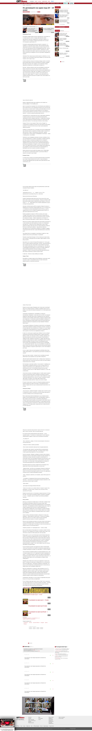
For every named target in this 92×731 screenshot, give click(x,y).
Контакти (29, 717)
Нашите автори (52, 3)
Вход (39, 717)
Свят (22, 3)
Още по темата (27, 587)
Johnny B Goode (58, 648)
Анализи (44, 3)
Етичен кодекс (61, 718)
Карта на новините (62, 717)
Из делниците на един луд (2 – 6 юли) (32, 594)
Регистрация (40, 718)
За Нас (39, 719)
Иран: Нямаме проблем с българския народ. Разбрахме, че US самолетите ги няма (63, 16)
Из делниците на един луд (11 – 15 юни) (39, 600)
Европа (61, 3)
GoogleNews (25, 622)
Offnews (32, 1)
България (18, 3)
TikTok (37, 622)
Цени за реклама (31, 719)
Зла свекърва (58, 658)
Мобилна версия (31, 722)
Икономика (34, 3)
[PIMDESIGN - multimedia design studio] (72, 729)
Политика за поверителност (51, 721)
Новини (24, 5)
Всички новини (62, 26)
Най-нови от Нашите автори (29, 26)
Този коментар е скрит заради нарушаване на (32, 657)
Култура (57, 3)
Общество (30, 3)
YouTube (30, 622)
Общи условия (51, 717)
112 (41, 3)
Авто (49, 1)
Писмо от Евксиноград (63, 48)
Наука (39, 1)
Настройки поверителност (51, 723)
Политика (25, 3)
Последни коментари (61, 646)
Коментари (26, 646)
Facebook (34, 622)
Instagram (42, 622)
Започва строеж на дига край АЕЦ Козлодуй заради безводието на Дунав (64, 21)
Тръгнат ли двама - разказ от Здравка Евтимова (48, 29)
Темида (38, 3)
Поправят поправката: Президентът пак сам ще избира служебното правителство (63, 11)
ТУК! (39, 651)
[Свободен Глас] (66, 3)
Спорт (36, 1)
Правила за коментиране (51, 719)
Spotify (46, 622)
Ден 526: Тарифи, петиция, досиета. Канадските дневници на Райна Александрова (64, 45)
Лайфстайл (44, 1)
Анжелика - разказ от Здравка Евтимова (63, 54)
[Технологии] (52, 1)
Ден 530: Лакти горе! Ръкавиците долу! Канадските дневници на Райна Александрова (32, 30)
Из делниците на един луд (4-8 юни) (38, 605)
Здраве (48, 3)
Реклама (29, 718)
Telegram (25, 623)
